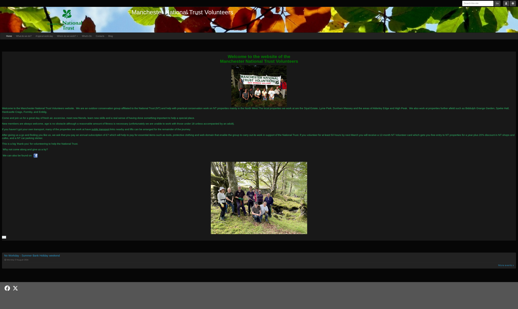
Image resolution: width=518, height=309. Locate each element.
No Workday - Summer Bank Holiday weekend (32, 255)
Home (9, 36)
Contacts (100, 36)
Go (497, 3)
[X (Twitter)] (15, 288)
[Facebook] (7, 288)
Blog (110, 36)
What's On (87, 36)
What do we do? (24, 36)
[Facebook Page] (36, 155)
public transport (100, 129)
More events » (506, 265)
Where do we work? (66, 36)
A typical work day (44, 36)
